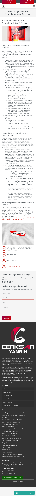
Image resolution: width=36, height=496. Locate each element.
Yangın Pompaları (7, 452)
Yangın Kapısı (6, 449)
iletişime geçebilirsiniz (22, 218)
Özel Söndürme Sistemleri (10, 431)
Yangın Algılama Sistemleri (10, 440)
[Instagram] (5, 282)
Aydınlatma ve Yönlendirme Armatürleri (13, 415)
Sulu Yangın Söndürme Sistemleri (12, 438)
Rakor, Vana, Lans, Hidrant (9, 433)
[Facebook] (3, 282)
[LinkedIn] (7, 282)
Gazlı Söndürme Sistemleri (10, 424)
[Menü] (34, 5)
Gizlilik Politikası (7, 402)
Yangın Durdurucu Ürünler (9, 445)
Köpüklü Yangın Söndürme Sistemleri (13, 429)
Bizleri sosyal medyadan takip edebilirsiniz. (18, 218)
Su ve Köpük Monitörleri (9, 436)
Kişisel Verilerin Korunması (10, 405)
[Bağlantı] (3, 5)
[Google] (10, 282)
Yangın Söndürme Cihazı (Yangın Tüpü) (13, 456)
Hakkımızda (6, 389)
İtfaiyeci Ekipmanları (8, 426)
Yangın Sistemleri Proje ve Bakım (12, 454)
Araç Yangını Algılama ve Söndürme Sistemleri (15, 413)
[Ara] (28, 5)
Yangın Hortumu (7, 447)
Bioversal (4, 417)
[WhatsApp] (12, 282)
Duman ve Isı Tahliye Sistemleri (11, 422)
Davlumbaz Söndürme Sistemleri (12, 419)
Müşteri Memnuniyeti (9, 399)
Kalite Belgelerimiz (8, 392)
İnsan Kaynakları (7, 395)
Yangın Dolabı (6, 443)
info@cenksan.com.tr (13, 266)
